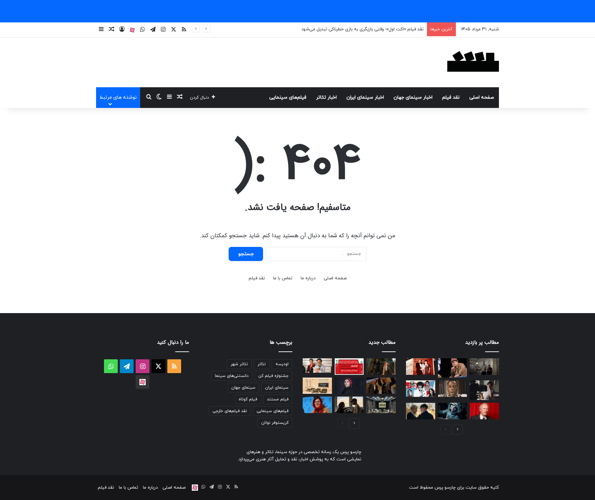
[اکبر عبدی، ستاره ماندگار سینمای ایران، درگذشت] (452, 368)
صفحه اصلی (481, 97)
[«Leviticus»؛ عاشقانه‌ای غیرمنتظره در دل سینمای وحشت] (420, 411)
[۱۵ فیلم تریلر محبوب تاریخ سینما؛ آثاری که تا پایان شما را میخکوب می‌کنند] (317, 365)
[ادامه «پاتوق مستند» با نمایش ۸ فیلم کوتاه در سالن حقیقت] (381, 405)
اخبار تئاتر (326, 97)
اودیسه (282, 364)
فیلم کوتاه (248, 399)
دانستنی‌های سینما (232, 376)
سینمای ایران (277, 387)
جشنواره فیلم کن (273, 376)
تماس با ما (282, 278)
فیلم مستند (278, 399)
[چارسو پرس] (473, 62)
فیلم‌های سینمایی (287, 97)
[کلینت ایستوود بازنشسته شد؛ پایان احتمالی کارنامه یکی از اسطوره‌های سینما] (484, 411)
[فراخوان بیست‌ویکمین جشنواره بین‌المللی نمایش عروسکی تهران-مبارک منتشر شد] (349, 366)
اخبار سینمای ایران (365, 97)
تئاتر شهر (239, 364)
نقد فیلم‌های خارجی (229, 411)
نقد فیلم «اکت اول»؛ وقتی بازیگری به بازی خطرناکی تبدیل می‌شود (362, 29)
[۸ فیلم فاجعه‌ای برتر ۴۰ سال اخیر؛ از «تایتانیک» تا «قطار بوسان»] (452, 411)
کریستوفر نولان (275, 423)
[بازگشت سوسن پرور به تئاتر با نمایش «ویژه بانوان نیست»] (317, 405)
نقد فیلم (451, 97)
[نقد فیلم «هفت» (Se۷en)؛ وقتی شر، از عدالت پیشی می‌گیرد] (484, 366)
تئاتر (262, 364)
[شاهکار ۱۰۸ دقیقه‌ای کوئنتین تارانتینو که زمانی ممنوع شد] (381, 386)
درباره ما (308, 278)
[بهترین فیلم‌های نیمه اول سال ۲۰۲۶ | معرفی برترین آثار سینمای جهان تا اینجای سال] (420, 388)
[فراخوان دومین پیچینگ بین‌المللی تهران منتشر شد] (317, 386)
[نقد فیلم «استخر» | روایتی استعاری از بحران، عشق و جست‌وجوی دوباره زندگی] (484, 390)
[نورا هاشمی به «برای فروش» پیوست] (349, 386)
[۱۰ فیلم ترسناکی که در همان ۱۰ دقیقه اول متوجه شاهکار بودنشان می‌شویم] (452, 388)
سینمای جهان (243, 387)
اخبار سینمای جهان (413, 97)
